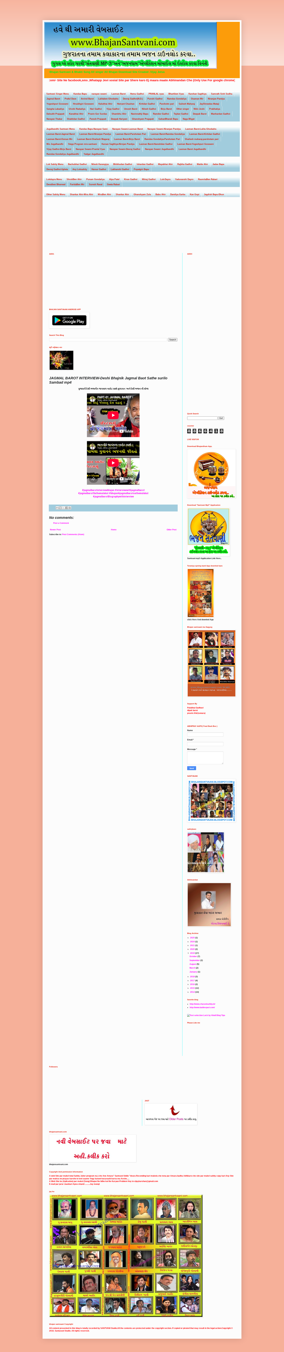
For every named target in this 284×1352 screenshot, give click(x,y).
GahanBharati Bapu (168, 119)
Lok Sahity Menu (54, 164)
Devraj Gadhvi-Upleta (57, 169)
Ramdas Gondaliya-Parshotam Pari (162, 139)
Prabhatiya (214, 109)
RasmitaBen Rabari (207, 179)
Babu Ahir (160, 194)
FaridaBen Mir (77, 184)
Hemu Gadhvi (137, 94)
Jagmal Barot (53, 98)
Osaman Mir (197, 98)
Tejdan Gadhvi (181, 114)
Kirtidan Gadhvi (147, 104)
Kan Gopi (194, 194)
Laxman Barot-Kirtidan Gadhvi (204, 134)
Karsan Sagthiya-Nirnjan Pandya (118, 144)
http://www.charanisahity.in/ (202, 1004)
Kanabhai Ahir (76, 114)
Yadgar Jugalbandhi (94, 154)
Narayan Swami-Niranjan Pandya (164, 129)
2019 (192, 953)
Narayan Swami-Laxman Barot (127, 129)
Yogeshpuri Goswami (57, 104)
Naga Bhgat (188, 119)
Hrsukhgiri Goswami (83, 104)
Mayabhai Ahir (165, 164)
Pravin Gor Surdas (97, 114)
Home (114, 530)
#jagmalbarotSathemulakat (93, 493)
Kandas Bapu (80, 94)
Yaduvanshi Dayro (184, 179)
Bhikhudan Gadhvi (122, 164)
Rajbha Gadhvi (184, 164)
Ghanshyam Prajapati (143, 119)
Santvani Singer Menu (57, 94)
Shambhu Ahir (119, 114)
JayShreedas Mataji (209, 104)
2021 (192, 945)
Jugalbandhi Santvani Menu (60, 129)
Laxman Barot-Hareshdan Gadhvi (156, 144)
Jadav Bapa (218, 164)
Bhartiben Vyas (176, 94)
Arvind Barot (87, 98)
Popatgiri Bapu (141, 169)
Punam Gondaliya (95, 179)
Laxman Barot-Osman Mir (59, 139)
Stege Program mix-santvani (82, 144)
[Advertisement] (66, 7)
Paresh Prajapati (98, 119)
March (192, 968)
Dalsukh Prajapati (55, 114)
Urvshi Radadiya (77, 109)
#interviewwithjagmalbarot (130, 490)
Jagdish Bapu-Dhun (214, 194)
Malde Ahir (202, 164)
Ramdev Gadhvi (161, 114)
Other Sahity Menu (55, 194)
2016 (192, 984)
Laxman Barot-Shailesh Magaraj (93, 139)
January (193, 972)
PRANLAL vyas (156, 94)
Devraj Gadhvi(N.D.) (133, 98)
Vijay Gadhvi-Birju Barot (59, 149)
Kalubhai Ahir (105, 104)
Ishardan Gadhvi (145, 164)
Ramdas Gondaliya (176, 98)
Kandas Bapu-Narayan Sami (93, 129)
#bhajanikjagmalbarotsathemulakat (128, 493)
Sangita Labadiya (55, 109)
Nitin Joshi (199, 109)
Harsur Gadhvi (99, 169)
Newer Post (55, 530)
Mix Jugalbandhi (55, 144)
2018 (192, 976)
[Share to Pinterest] (69, 507)
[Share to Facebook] (66, 507)
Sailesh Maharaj (187, 104)
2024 (192, 942)
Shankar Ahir (122, 194)
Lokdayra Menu (54, 179)
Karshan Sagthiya (197, 94)
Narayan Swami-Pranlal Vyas (90, 149)
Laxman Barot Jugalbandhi (192, 149)
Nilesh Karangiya (100, 164)
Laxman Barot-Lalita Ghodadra (200, 129)
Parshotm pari (167, 104)
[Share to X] (63, 507)
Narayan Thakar (54, 119)
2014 (192, 992)
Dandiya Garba (177, 194)
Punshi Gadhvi (155, 98)
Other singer (182, 109)
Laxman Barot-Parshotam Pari (131, 134)
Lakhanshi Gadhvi (120, 169)
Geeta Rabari (113, 184)
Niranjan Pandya (216, 98)
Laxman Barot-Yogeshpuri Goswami (195, 144)
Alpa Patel (114, 179)
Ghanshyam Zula (142, 194)
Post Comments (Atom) (73, 534)
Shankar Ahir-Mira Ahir (81, 194)
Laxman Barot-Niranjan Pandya (95, 134)
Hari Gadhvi (96, 109)
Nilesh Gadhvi (149, 109)
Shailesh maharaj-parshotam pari (202, 139)
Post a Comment (61, 523)
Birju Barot (166, 109)
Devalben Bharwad (56, 184)
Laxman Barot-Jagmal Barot (61, 134)
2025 (192, 938)
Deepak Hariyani (119, 119)
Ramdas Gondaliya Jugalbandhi (63, 154)
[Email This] (57, 507)
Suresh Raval (95, 184)
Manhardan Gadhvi (220, 114)
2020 (192, 949)
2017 (192, 980)
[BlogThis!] (60, 507)
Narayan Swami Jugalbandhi (159, 149)
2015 (192, 988)
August (193, 964)
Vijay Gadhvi (112, 109)
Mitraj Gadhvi (149, 179)
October (193, 956)
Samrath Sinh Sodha (221, 94)
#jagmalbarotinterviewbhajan (98, 490)
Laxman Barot (118, 94)
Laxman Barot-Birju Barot (127, 139)
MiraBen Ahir (104, 194)
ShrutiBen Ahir (74, 179)
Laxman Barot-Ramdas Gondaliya (168, 134)
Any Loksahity (79, 169)
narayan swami (99, 94)
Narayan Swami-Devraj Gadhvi (125, 149)
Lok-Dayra (165, 179)
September (194, 960)
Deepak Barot (199, 114)
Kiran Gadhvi (130, 179)
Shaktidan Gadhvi (76, 119)
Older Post (172, 530)
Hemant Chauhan (125, 104)
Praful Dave (70, 98)
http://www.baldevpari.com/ (202, 1007)
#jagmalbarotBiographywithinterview (113, 496)
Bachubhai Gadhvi (77, 164)
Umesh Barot (130, 109)
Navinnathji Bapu (139, 114)
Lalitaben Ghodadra (108, 98)
